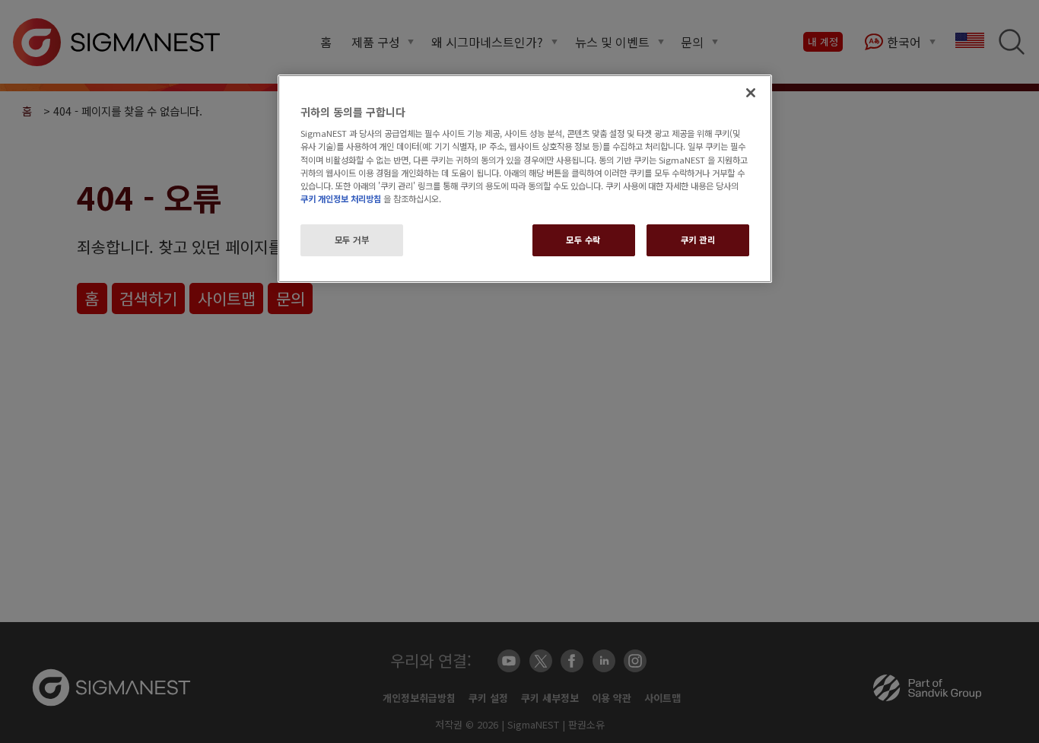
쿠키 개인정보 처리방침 (340, 198)
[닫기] (750, 93)
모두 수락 (583, 239)
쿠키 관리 (698, 239)
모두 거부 (352, 239)
